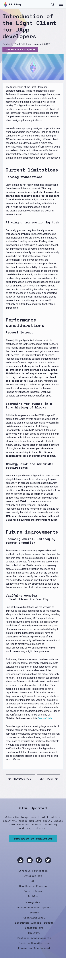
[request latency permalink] (4, 332)
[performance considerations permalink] (4, 322)
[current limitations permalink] (4, 170)
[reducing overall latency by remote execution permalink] (4, 540)
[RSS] (20, 860)
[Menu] (61, 4)
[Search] (52, 4)
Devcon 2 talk (45, 718)
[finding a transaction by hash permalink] (4, 222)
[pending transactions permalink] (4, 177)
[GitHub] (39, 860)
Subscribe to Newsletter (33, 838)
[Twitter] (48, 860)
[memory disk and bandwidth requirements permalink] (4, 465)
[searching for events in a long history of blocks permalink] (4, 405)
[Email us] (30, 860)
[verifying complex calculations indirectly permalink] (4, 597)
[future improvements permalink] (4, 532)
